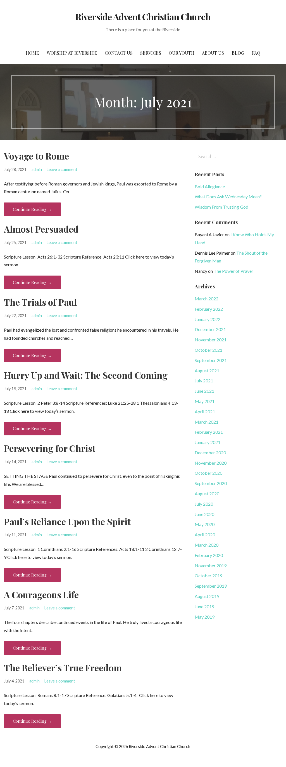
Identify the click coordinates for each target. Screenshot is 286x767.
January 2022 (207, 319)
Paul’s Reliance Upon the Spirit (67, 521)
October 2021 (208, 350)
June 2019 (204, 606)
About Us (213, 53)
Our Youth (181, 53)
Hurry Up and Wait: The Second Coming (86, 375)
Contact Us (119, 53)
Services (150, 53)
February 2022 (209, 309)
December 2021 (210, 329)
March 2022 (206, 298)
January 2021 (207, 442)
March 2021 (206, 421)
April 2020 (205, 534)
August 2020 (207, 493)
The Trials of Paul (40, 302)
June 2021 (204, 391)
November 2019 (211, 565)
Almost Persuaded (41, 229)
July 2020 (204, 503)
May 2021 (204, 401)
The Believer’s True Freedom (63, 668)
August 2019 (207, 596)
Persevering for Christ (50, 448)
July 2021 (204, 380)
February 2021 (209, 432)
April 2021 (205, 411)
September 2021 (211, 360)
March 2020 (206, 544)
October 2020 (208, 473)
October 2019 (208, 575)
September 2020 (211, 483)
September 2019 (211, 585)
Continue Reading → (32, 209)
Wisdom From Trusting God (221, 206)
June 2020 (204, 514)
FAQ (256, 53)
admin (37, 169)
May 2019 (204, 616)
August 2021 (207, 370)
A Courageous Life (41, 594)
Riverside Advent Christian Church (142, 17)
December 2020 (210, 452)
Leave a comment (62, 169)
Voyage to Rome (36, 156)
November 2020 (211, 462)
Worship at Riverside (72, 53)
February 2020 (209, 555)
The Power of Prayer (233, 271)
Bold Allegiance (210, 186)
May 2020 (204, 524)
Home (32, 53)
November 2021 (211, 339)
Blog (238, 53)
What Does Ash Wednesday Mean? (228, 196)
